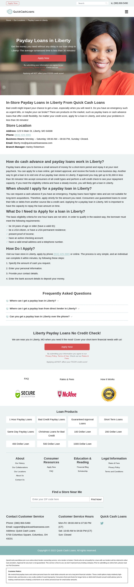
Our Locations (19, 20)
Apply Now (13, 3)
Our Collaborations (20, 467)
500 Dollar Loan (51, 444)
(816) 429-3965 (23, 135)
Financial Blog (83, 467)
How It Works (107, 379)
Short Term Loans (113, 419)
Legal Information (114, 458)
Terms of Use (39, 67)
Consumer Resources (51, 460)
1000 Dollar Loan (82, 444)
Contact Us (19, 480)
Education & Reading (82, 460)
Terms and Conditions (114, 471)
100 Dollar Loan (82, 431)
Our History (20, 463)
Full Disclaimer (14, 565)
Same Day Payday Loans (20, 431)
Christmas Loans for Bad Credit (52, 433)
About (20, 458)
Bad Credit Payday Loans (51, 419)
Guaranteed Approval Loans (82, 421)
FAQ (26, 378)
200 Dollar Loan (113, 431)
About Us (20, 476)
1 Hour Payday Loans (20, 419)
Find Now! (96, 499)
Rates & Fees (67, 379)
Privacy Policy (27, 67)
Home (8, 20)
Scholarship (83, 471)
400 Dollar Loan (20, 444)
